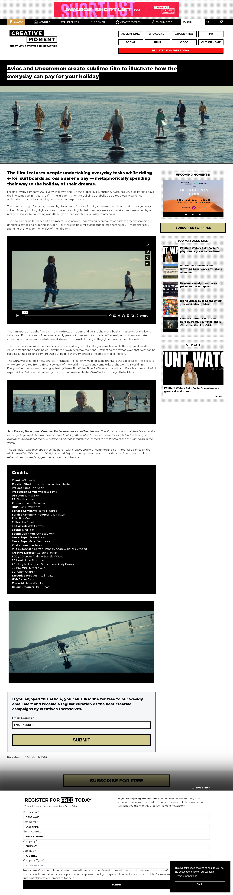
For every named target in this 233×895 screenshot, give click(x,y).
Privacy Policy (71, 806)
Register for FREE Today (170, 50)
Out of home (211, 42)
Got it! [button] (200, 884)
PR (211, 33)
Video (184, 42)
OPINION (100, 22)
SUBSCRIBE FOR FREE (116, 780)
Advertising (130, 33)
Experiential (184, 33)
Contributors (163, 22)
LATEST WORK (72, 22)
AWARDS (18, 22)
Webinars (44, 22)
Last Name (30, 821)
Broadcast (157, 33)
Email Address (33, 831)
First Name (31, 812)
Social (131, 42)
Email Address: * (23, 718)
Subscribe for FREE (193, 228)
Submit (116, 884)
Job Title (29, 850)
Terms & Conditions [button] (186, 876)
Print (157, 42)
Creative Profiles (130, 22)
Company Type (33, 860)
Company (30, 841)
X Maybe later (201, 787)
